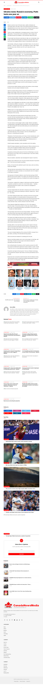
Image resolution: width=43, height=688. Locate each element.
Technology (6, 633)
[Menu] (4, 2)
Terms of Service (22, 681)
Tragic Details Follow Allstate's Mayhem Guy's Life (19, 278)
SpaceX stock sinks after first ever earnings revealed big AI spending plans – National (12, 335)
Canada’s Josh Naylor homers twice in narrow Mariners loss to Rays (20, 512)
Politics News (6, 533)
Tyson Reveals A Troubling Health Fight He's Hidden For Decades (19, 288)
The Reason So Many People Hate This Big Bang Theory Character (11, 278)
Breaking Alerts (6, 672)
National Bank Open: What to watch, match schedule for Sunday (19, 441)
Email (21, 549)
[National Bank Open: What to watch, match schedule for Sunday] (21, 430)
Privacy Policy (6, 647)
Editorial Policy (6, 655)
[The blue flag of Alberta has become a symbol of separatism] (21, 524)
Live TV (5, 671)
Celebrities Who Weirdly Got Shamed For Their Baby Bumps (11, 288)
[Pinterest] (5, 32)
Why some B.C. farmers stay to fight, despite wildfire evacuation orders (20, 488)
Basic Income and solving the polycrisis (12, 400)
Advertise (5, 650)
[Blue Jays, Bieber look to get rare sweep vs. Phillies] (21, 453)
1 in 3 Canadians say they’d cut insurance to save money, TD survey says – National (30, 351)
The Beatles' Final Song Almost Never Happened (35, 277)
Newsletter (5, 664)
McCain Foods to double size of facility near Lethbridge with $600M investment (30, 301)
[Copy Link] (5, 39)
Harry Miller (12, 307)
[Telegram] (5, 34)
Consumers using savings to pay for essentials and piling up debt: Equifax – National (30, 335)
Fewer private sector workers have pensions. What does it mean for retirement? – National (11, 385)
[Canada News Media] (21, 2)
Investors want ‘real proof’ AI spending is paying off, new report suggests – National (12, 352)
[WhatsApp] (5, 37)
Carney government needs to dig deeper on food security (30, 368)
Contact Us (28, 681)
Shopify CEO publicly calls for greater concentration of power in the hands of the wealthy (30, 385)
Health (5, 635)
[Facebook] (5, 25)
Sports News (6, 439)
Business (5, 630)
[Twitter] (5, 27)
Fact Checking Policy (7, 654)
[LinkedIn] (5, 30)
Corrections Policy (7, 657)
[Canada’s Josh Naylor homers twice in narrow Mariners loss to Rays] (21, 501)
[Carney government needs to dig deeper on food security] (30, 360)
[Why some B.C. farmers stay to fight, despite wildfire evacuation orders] (21, 477)
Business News (6, 486)
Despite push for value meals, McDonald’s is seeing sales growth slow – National (12, 368)
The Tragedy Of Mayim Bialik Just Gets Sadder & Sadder (35, 288)
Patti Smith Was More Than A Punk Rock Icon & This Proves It (27, 288)
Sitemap (5, 652)
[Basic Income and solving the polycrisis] (12, 393)
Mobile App (6, 667)
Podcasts (5, 669)
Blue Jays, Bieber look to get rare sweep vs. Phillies (16, 465)
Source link (10, 267)
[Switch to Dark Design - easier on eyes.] (38, 2)
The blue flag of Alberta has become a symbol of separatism (18, 535)
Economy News (6, 332)
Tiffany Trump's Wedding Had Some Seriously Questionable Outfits (27, 278)
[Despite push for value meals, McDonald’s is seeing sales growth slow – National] (12, 360)
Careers (5, 645)
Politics (5, 628)
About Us (5, 642)
